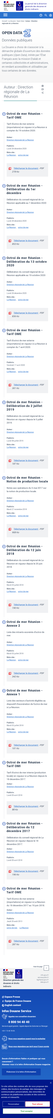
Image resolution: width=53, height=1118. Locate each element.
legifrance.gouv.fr (42, 980)
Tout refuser (37, 1104)
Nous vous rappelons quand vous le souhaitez (26, 1038)
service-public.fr (43, 977)
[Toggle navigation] (5, 14)
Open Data (20, 21)
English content (12, 1005)
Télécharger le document (26, 168)
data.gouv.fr (44, 982)
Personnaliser (13, 1104)
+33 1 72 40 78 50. (8, 1031)
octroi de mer (23, 155)
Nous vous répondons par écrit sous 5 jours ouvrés (28, 1046)
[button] (42, 85)
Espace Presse (12, 996)
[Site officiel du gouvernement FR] (9, 5)
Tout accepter (27, 1111)
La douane (12, 21)
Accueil (4, 21)
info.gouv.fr (44, 975)
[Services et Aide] (41, 14)
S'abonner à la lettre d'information (21, 1072)
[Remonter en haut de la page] (46, 968)
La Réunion (11, 155)
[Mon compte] (51, 14)
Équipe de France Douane (17, 1000)
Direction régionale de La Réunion (20, 140)
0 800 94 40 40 (18, 1021)
